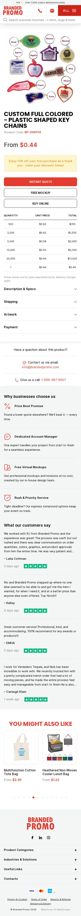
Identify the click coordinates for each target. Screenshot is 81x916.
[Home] (13, 10)
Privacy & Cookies (17, 899)
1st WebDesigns (62, 909)
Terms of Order (39, 899)
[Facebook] (32, 837)
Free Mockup (40, 192)
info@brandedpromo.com (40, 367)
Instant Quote (40, 181)
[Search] (5, 19)
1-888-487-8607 (53, 380)
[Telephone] (40, 10)
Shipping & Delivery (40, 903)
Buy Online (40, 203)
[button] (15, 797)
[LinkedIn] (40, 837)
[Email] (52, 10)
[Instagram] (48, 837)
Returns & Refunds (61, 899)
